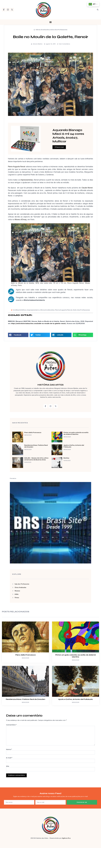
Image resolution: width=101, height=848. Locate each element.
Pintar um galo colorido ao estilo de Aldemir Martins (76, 433)
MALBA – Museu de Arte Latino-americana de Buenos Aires (36, 459)
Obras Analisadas (43, 30)
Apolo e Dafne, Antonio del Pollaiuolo (75, 699)
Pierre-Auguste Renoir (17, 167)
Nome (9, 749)
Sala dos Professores (58, 30)
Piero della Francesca (32, 432)
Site (7, 766)
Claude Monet (87, 188)
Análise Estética (19, 310)
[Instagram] (8, 9)
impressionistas (27, 180)
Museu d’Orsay (21, 219)
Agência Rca (66, 838)
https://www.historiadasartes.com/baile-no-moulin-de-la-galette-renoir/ (38, 323)
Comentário (11, 725)
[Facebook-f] (4, 9)
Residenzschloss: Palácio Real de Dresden (25, 699)
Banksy (66, 458)
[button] (97, 9)
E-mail (9, 758)
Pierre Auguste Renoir (63, 310)
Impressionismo (33, 310)
